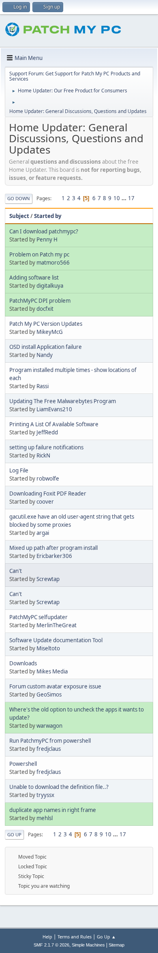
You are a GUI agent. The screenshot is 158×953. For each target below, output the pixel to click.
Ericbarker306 (54, 556)
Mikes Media (52, 671)
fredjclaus (48, 748)
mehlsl (44, 818)
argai (42, 532)
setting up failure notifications (46, 447)
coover (45, 501)
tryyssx (45, 795)
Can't (15, 571)
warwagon (49, 725)
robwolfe (47, 478)
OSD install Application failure (45, 346)
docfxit (44, 308)
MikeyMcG (49, 331)
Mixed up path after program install (53, 547)
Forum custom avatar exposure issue (55, 686)
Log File (18, 470)
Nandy (44, 355)
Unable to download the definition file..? (59, 787)
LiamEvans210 (54, 409)
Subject (19, 216)
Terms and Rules (75, 937)
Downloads (23, 663)
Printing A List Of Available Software (53, 424)
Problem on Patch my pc (39, 254)
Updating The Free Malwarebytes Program (62, 401)
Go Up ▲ (106, 937)
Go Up (14, 834)
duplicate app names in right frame (52, 810)
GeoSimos (49, 694)
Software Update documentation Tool (55, 640)
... (125, 198)
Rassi (42, 386)
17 (131, 198)
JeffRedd (47, 432)
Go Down (18, 198)
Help (47, 937)
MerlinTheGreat (56, 625)
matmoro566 (53, 262)
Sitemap (116, 944)
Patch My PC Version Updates (45, 323)
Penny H (47, 239)
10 (116, 198)
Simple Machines (88, 944)
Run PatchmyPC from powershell (50, 740)
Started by (48, 216)
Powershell (23, 763)
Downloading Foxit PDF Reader (47, 493)
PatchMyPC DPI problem (39, 300)
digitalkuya (49, 285)
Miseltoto (48, 648)
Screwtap (48, 579)
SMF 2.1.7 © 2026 (51, 944)
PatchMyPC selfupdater (38, 617)
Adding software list (34, 277)
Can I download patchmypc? (43, 231)
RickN (43, 455)
